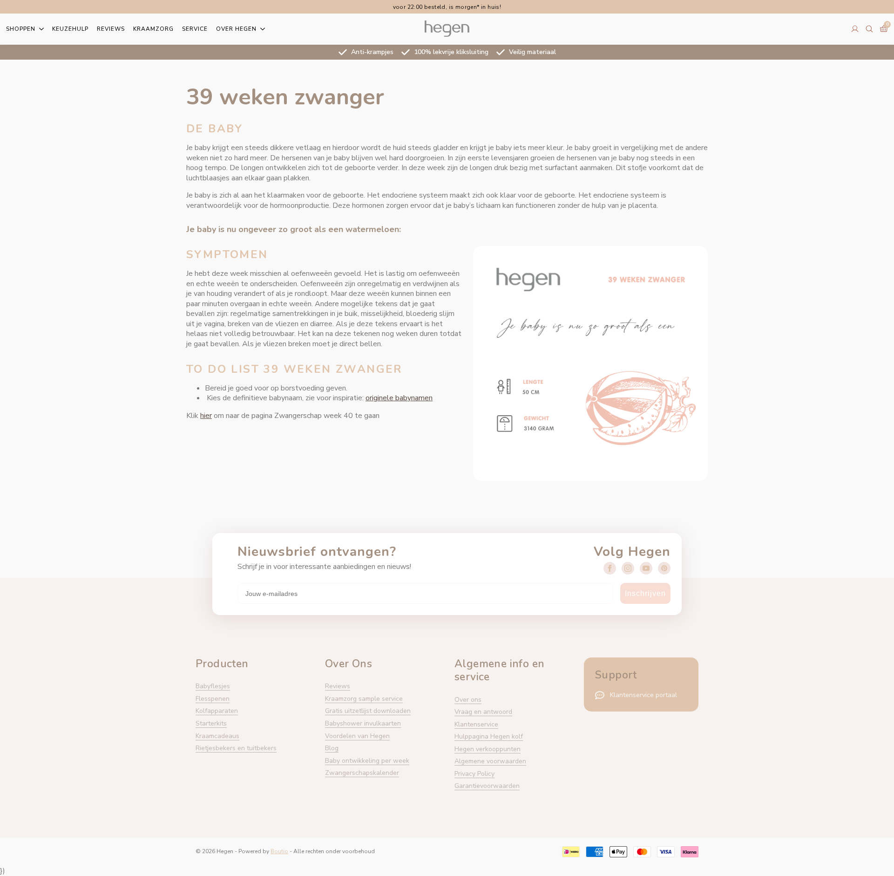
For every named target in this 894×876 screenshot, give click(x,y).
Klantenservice (476, 724)
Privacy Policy (474, 773)
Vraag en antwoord (483, 711)
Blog (332, 748)
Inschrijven (645, 593)
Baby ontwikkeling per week (367, 760)
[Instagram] (628, 568)
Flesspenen (213, 698)
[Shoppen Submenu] (39, 29)
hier (206, 416)
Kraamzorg (153, 29)
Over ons (467, 699)
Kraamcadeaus (217, 736)
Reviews (111, 29)
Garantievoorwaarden (487, 785)
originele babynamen (399, 398)
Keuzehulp (70, 29)
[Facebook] (609, 568)
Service (195, 29)
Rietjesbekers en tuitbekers (236, 748)
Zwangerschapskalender (362, 772)
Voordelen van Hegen (357, 736)
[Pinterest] (664, 568)
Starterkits (211, 723)
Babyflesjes (213, 686)
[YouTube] (646, 568)
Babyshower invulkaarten (363, 723)
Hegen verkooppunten (487, 749)
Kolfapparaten (217, 710)
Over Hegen (236, 29)
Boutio (279, 851)
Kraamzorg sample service (364, 698)
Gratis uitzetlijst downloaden (368, 710)
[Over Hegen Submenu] (261, 29)
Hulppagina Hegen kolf (488, 736)
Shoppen (20, 29)
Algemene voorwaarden (490, 761)
